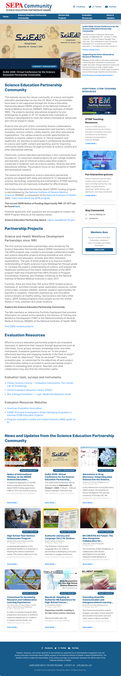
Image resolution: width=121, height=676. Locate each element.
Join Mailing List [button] (84, 665)
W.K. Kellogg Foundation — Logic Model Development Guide (39, 394)
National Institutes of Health (61, 195)
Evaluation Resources (87, 16)
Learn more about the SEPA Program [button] (46, 665)
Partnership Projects (63, 16)
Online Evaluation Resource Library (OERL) (29, 390)
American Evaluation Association (24, 408)
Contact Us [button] (69, 665)
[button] (4, 51)
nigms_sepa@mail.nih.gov (61, 220)
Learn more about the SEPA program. (31, 198)
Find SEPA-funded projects (19, 326)
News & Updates (111, 16)
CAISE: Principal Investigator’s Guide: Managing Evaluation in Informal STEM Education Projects (39, 414)
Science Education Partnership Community (32, 16)
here (17, 206)
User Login (99, 250)
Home (6, 16)
